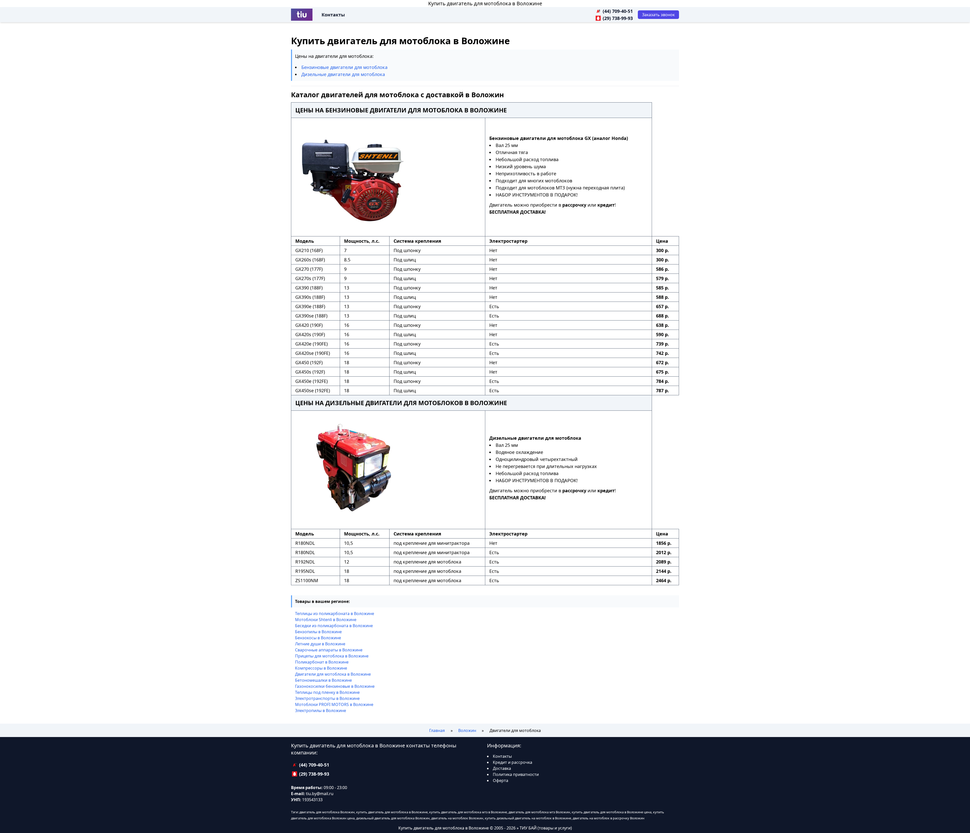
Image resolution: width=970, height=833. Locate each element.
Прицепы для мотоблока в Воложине (332, 656)
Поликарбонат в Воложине (322, 662)
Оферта (500, 780)
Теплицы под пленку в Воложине (327, 692)
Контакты (333, 15)
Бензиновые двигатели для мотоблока (344, 67)
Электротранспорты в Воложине (327, 698)
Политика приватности (516, 774)
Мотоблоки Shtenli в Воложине (325, 619)
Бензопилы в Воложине (318, 631)
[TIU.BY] (301, 15)
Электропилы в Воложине (320, 710)
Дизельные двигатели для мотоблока (343, 74)
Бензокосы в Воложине (318, 638)
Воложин (467, 730)
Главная (437, 730)
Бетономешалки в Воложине (323, 680)
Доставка (502, 768)
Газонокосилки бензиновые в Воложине (335, 686)
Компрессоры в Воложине (321, 668)
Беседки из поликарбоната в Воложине (334, 625)
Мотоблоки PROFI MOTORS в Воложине (334, 704)
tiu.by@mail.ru (319, 793)
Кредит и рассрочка (512, 762)
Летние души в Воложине (320, 644)
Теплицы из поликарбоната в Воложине (334, 613)
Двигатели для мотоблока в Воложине (333, 674)
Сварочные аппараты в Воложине (328, 650)
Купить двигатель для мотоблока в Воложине (485, 3)
